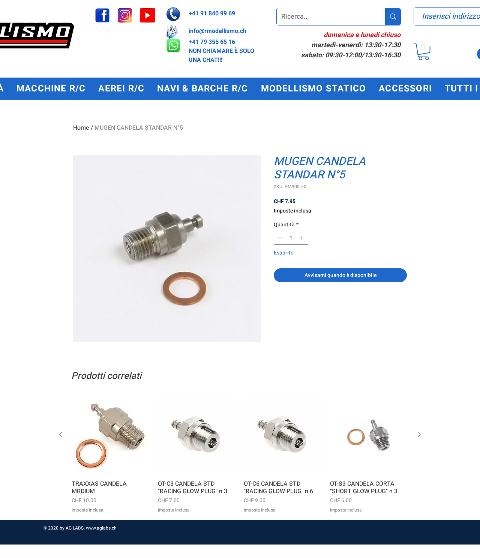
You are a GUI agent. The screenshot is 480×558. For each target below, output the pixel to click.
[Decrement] (279, 237)
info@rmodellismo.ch (217, 31)
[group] (240, 454)
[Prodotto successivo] (419, 434)
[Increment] (302, 237)
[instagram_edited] (124, 15)
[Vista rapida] (111, 435)
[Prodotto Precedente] (60, 434)
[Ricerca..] (392, 16)
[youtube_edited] (147, 15)
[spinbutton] (291, 237)
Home (81, 127)
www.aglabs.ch (101, 528)
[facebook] (102, 15)
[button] (424, 51)
